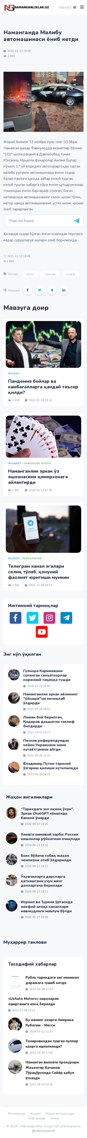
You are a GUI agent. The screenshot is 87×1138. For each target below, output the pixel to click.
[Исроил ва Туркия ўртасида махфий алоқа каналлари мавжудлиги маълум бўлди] (11, 906)
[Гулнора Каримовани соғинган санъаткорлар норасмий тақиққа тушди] (14, 674)
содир (70, 274)
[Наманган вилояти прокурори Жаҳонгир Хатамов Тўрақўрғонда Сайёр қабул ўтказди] (15, 1067)
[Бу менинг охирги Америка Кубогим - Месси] (15, 1025)
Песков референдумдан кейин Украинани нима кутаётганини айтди (46, 745)
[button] (67, 7)
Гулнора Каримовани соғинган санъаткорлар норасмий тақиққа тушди (47, 675)
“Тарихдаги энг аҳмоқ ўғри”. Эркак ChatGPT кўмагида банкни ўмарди (47, 813)
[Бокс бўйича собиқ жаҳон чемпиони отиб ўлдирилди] (11, 859)
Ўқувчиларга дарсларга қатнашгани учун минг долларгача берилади (43, 881)
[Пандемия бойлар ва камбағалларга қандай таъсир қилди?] (43, 344)
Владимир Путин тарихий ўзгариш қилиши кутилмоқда (50, 766)
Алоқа (54, 1118)
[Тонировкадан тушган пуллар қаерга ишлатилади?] (15, 1046)
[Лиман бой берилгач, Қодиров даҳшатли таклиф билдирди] (14, 721)
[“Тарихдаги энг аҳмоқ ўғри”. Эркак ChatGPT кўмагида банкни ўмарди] (11, 813)
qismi (30, 274)
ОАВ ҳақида (36, 1118)
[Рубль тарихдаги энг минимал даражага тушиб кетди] (15, 982)
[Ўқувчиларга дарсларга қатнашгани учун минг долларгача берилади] (11, 880)
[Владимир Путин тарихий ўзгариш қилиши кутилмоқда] (14, 767)
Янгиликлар (16, 1114)
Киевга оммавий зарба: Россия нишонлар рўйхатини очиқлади (50, 836)
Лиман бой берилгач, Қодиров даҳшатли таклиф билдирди (48, 722)
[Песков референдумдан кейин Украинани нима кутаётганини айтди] (14, 744)
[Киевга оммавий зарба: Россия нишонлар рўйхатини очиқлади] (11, 838)
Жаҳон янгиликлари (59, 1114)
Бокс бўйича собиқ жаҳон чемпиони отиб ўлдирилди (46, 858)
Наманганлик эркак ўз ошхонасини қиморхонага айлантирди (38, 476)
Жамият (35, 1114)
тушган (50, 274)
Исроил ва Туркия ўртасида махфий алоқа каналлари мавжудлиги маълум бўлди (46, 906)
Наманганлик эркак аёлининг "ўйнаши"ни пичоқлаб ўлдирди (50, 699)
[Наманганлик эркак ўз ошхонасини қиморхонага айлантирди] (43, 437)
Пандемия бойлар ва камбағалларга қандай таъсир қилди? (43, 387)
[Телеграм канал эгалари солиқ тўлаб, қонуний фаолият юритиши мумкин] (43, 529)
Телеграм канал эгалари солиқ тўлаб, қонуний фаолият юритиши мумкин (38, 572)
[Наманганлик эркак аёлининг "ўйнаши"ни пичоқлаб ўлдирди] (14, 698)
